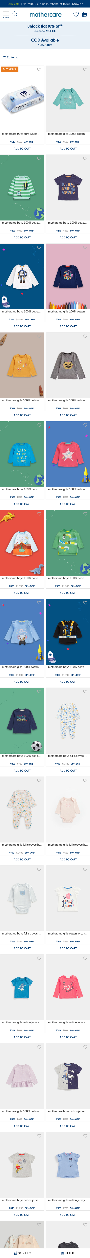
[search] (15, 14)
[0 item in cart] (84, 14)
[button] (39, 69)
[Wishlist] (75, 14)
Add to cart (22, 148)
